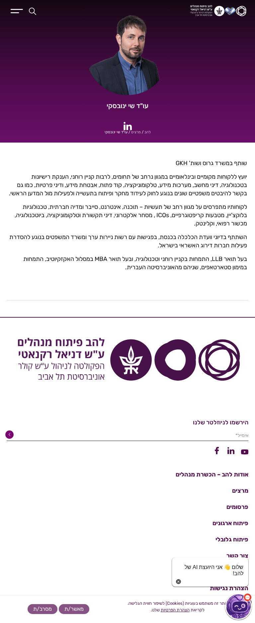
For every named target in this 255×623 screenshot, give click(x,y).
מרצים (136, 132)
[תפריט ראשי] (17, 10)
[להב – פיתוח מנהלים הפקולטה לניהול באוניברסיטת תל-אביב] (180, 11)
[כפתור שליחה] (11, 435)
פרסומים (237, 507)
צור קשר (237, 556)
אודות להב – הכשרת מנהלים (212, 474)
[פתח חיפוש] (32, 11)
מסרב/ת (42, 609)
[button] (238, 606)
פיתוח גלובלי (231, 539)
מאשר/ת (74, 609)
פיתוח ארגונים (230, 523)
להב (147, 132)
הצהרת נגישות (229, 588)
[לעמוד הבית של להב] (127, 362)
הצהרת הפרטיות (175, 609)
